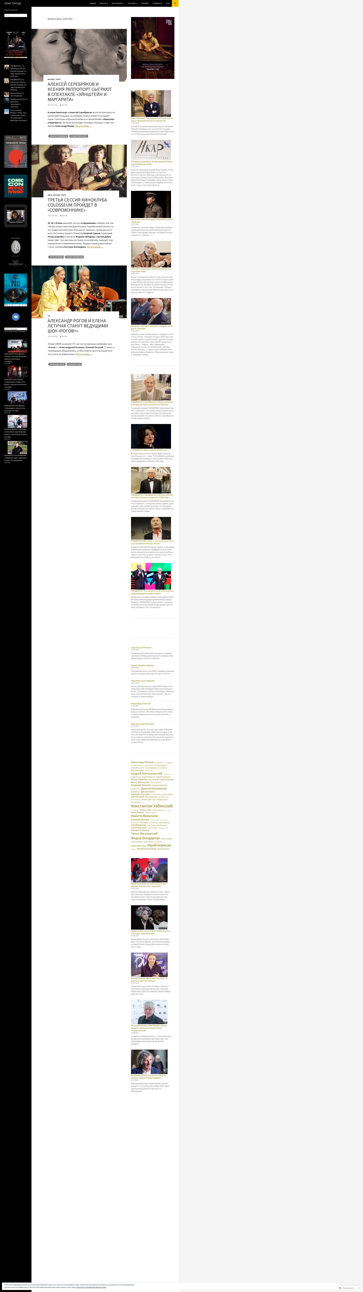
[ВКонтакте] (16, 317)
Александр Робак (159, 762)
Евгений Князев (167, 794)
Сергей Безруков (164, 823)
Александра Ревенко (160, 765)
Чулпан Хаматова (136, 842)
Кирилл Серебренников (159, 800)
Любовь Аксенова (145, 810)
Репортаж (132, 3)
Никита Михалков (144, 816)
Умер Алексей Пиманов (141, 647)
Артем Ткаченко (139, 779)
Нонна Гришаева (154, 820)
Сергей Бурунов (138, 825)
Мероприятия (117, 3)
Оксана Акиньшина (164, 820)
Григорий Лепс (135, 789)
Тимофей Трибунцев (140, 830)
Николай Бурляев (140, 819)
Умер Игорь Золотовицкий (142, 680)
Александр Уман (168, 762)
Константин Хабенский (152, 805)
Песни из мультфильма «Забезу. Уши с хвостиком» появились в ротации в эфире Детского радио (18, 115)
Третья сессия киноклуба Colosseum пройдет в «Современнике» (77, 205)
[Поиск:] (15, 15)
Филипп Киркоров (166, 839)
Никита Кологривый (150, 812)
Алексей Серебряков (58, 136)
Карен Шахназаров (136, 799)
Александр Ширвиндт (136, 765)
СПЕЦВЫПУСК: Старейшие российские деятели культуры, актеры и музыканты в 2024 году (152, 496)
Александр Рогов (57, 364)
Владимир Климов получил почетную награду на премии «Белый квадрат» (149, 1076)
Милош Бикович (137, 812)
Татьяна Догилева (163, 828)
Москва (51, 79)
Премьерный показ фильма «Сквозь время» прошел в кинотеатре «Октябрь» (15, 408)
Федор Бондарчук (145, 838)
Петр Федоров (144, 823)
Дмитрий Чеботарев (140, 794)
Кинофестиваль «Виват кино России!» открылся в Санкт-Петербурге (149, 979)
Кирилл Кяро (146, 800)
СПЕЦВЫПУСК (157, 3)
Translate (21, 331)
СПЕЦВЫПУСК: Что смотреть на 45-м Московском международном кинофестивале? (152, 592)
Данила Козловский (154, 788)
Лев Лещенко (134, 810)
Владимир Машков (140, 785)
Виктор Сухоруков (156, 782)
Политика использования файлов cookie (91, 1287)
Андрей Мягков (136, 777)
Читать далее (83, 126)
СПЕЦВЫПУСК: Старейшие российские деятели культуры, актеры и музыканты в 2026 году (152, 403)
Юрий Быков (133, 849)
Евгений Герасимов (156, 794)
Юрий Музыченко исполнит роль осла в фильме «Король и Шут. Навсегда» (148, 885)
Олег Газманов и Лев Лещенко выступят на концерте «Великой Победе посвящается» (152, 119)
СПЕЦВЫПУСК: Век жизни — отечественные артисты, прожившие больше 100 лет (152, 542)
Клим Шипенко (135, 802)
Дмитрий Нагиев (147, 791)
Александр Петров (142, 762)
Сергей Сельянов (152, 828)
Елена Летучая (74, 364)
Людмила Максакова (157, 810)
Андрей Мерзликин (167, 774)
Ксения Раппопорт (79, 136)
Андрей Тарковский (163, 777)
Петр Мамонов (135, 822)
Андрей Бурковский (148, 770)
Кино (50, 195)
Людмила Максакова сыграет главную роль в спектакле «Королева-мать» (150, 932)
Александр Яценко (148, 765)
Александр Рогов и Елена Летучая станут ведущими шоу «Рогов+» (78, 326)
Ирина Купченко (163, 797)
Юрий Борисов (159, 845)
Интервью (145, 3)
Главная (92, 3)
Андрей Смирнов (148, 777)
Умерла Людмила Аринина (142, 665)
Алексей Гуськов (137, 768)
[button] (12, 211)
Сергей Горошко (162, 825)
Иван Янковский (137, 797)
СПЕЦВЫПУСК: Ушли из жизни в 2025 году (149, 450)
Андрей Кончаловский (146, 773)
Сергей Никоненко (138, 827)
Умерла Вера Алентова (141, 703)
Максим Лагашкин (167, 810)
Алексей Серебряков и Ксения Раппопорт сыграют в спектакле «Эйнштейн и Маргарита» (80, 91)
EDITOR (64, 105)
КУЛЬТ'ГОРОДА (12, 3)
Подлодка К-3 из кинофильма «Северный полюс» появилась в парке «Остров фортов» (15, 457)
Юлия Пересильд (138, 845)
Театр (57, 79)
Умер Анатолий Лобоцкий (142, 724)
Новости (102, 3)
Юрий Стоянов (163, 849)
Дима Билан (135, 792)
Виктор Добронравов (140, 782)
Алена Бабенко (163, 768)
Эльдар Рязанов (148, 842)
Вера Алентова (167, 779)
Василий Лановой (154, 780)
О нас (168, 3)
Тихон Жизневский (144, 833)
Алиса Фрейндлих (137, 770)
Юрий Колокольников (146, 848)
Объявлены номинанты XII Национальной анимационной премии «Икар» (152, 162)
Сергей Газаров (151, 825)
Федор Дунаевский (75, 257)
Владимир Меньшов (159, 785)
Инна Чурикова (56, 257)
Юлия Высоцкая (158, 841)
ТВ (49, 316)
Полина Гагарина (153, 822)
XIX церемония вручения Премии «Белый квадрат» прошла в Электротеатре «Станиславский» (149, 1028)
